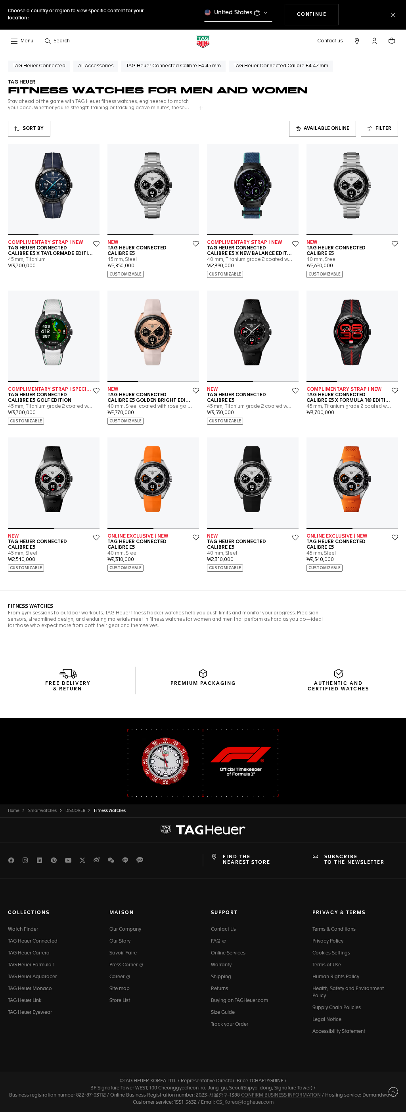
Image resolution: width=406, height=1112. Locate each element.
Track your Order (229, 1024)
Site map (119, 989)
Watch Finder (23, 929)
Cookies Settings (331, 953)
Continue (318, 14)
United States (233, 12)
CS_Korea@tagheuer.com (245, 1102)
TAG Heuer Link (24, 1000)
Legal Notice (326, 1019)
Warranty (221, 965)
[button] (374, 40)
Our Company (125, 929)
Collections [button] (29, 913)
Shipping (221, 977)
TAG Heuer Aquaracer (32, 977)
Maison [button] (121, 913)
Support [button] (224, 913)
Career (117, 977)
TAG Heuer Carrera (29, 953)
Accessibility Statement (338, 1031)
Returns (219, 989)
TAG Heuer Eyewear (30, 1012)
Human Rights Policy (335, 977)
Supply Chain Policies (336, 1008)
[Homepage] (203, 41)
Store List (119, 1000)
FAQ (216, 941)
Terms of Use (326, 965)
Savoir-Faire (123, 953)
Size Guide (223, 1012)
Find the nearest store (246, 860)
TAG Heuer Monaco (30, 989)
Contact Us (223, 929)
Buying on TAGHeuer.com (239, 1000)
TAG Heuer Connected (32, 941)
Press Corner (124, 965)
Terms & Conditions (334, 929)
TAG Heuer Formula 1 (31, 965)
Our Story (119, 941)
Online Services (228, 953)
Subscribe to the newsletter (354, 860)
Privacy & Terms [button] (339, 913)
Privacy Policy (327, 941)
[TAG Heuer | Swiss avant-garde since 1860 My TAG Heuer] (203, 829)
